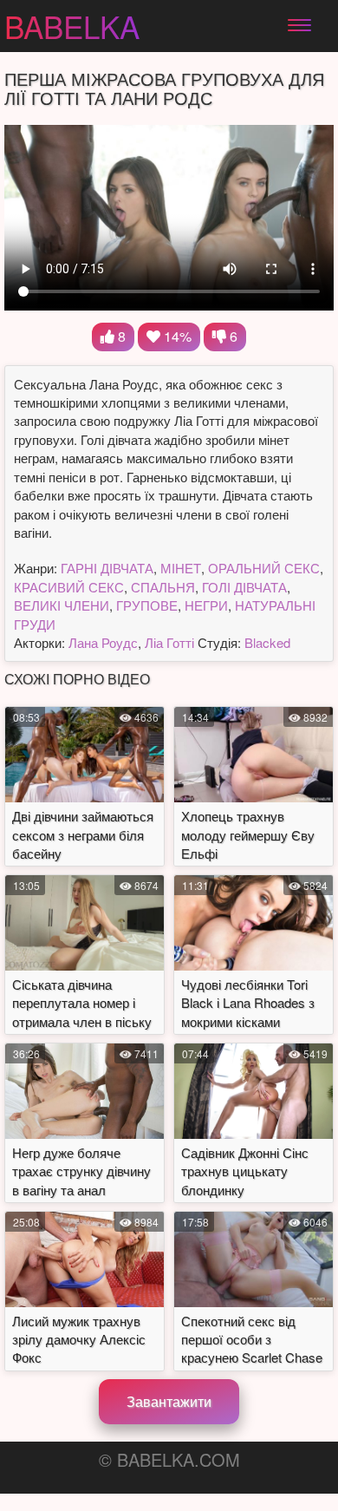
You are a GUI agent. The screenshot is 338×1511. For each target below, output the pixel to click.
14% (176, 336)
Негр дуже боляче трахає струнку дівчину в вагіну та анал (81, 1171)
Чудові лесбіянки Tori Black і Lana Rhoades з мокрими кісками (248, 1002)
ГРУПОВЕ (147, 605)
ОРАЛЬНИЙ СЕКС (264, 568)
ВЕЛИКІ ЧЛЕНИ (61, 605)
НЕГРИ (206, 605)
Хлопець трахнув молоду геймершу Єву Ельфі (248, 834)
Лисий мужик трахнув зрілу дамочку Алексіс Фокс (79, 1339)
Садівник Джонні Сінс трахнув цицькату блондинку (245, 1171)
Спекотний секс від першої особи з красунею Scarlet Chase (251, 1339)
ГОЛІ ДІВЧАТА (244, 587)
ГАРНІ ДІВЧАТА (107, 568)
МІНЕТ (180, 568)
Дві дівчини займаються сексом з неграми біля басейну (82, 834)
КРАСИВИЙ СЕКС (69, 587)
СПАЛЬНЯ (163, 587)
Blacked (267, 642)
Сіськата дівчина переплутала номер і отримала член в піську (82, 1002)
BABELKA (72, 26)
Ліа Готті (169, 642)
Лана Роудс (103, 642)
